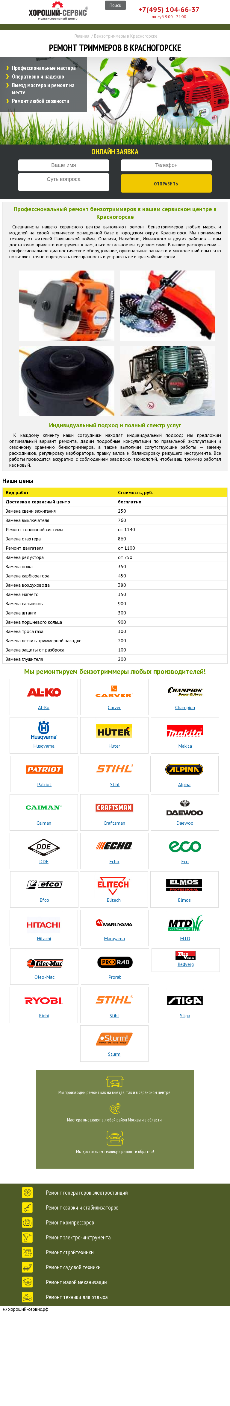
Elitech (114, 900)
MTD (185, 938)
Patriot (44, 784)
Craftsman (114, 823)
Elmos (184, 900)
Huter (114, 746)
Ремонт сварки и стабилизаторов (82, 1207)
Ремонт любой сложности (40, 101)
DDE (44, 861)
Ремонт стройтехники (70, 1252)
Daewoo (184, 823)
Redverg (186, 964)
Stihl (114, 784)
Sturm (114, 1054)
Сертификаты (129, 1356)
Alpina (184, 784)
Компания (125, 1312)
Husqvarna (44, 746)
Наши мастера (123, 1368)
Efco (44, 900)
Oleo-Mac (44, 977)
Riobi (44, 1015)
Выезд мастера (123, 1324)
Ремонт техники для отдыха (77, 1297)
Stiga (185, 1015)
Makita (185, 746)
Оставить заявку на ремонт (124, 1346)
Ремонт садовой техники (73, 1267)
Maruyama (114, 938)
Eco (185, 861)
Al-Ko (43, 707)
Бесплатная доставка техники (127, 1335)
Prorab (115, 977)
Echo (114, 861)
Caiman (44, 823)
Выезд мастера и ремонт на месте (43, 89)
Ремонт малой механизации (76, 1282)
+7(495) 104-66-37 (169, 9)
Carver (114, 707)
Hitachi (44, 938)
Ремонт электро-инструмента (78, 1237)
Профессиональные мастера (44, 67)
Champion (185, 707)
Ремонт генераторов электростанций (87, 1192)
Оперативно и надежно (38, 76)
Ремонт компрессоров (70, 1222)
